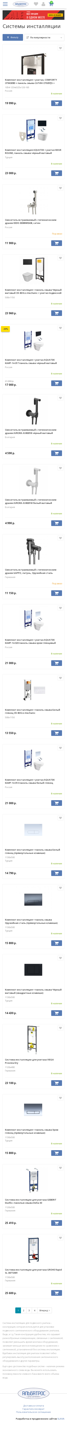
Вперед (44, 1310)
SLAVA (60, 1418)
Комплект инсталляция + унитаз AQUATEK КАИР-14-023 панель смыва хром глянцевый (30, 641)
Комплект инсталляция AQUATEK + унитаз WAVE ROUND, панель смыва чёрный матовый (33, 151)
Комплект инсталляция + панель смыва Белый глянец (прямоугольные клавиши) (32, 851)
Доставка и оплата (33, 1405)
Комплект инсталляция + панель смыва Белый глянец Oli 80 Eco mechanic (32, 711)
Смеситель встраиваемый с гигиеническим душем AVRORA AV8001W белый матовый (30, 501)
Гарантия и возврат (33, 1408)
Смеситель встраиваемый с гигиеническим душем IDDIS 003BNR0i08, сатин (30, 221)
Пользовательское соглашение (33, 1412)
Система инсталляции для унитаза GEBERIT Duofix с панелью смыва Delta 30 (30, 1201)
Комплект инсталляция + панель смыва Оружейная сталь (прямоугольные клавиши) (31, 921)
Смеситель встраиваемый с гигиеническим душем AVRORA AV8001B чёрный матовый (30, 431)
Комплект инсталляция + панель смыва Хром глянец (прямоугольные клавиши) (31, 1131)
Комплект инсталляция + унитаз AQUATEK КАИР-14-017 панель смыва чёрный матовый (31, 361)
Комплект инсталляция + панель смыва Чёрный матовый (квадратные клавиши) (33, 991)
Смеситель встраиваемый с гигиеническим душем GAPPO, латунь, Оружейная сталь (30, 571)
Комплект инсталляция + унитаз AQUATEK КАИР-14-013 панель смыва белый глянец (30, 781)
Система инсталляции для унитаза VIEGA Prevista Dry (29, 1061)
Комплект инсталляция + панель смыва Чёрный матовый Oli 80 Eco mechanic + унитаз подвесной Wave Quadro (33, 291)
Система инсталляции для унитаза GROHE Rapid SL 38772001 (33, 1271)
